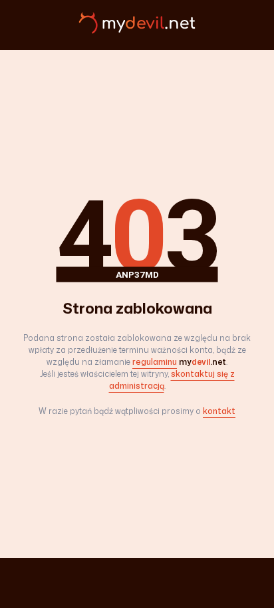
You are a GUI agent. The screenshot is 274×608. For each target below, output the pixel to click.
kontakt (219, 411)
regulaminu (154, 361)
